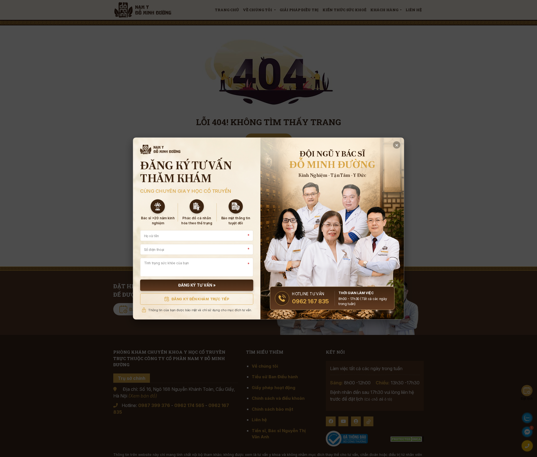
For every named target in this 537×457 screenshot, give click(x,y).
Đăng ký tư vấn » (196, 285)
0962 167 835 (310, 301)
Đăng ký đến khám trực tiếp (200, 299)
